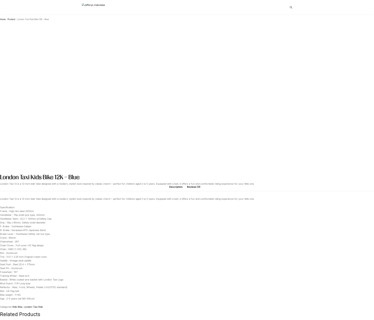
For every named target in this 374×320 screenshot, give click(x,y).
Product (11, 19)
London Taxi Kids (33, 306)
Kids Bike (17, 306)
